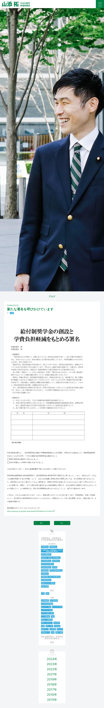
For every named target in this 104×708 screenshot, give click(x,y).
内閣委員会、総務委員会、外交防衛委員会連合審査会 (52, 539)
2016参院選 (45, 600)
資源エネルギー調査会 (48, 583)
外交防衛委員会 (46, 561)
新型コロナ (45, 629)
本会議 (55, 567)
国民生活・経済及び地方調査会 (51, 558)
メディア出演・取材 (47, 613)
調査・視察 (59, 632)
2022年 (52, 669)
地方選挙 (56, 623)
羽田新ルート (45, 632)
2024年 (52, 659)
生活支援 (52, 629)
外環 (43, 626)
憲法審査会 (56, 561)
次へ (62, 523)
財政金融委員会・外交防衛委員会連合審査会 (52, 637)
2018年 (52, 684)
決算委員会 (45, 570)
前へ (41, 523)
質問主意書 (45, 586)
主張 (43, 593)
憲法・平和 (49, 626)
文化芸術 (57, 626)
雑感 (52, 642)
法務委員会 (45, 573)
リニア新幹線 (45, 616)
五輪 (52, 616)
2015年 (52, 699)
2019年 (52, 679)
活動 (12, 313)
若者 (52, 632)
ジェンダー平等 (57, 607)
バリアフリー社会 (47, 610)
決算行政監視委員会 (56, 570)
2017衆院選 (53, 600)
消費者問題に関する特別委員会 (51, 577)
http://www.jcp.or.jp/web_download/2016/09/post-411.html (29, 511)
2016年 (52, 694)
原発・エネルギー (47, 623)
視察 (47, 593)
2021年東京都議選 (47, 603)
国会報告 (52, 544)
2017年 (52, 689)
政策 (52, 590)
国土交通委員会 (46, 554)
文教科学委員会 (46, 567)
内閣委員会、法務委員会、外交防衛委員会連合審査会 (52, 550)
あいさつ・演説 (46, 607)
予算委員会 (45, 547)
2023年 (52, 664)
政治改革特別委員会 (47, 564)
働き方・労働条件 (47, 619)
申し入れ (59, 629)
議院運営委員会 (46, 580)
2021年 (52, 674)
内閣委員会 (53, 547)
